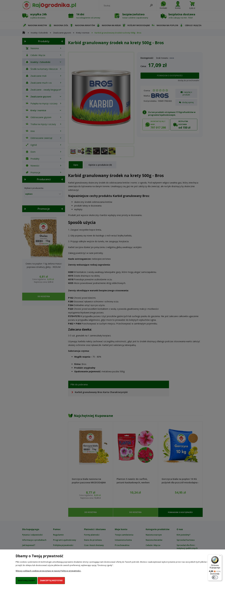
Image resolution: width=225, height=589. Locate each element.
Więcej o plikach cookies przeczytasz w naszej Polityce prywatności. (48, 570)
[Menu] (220, 556)
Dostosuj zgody (26, 580)
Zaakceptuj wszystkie (51, 580)
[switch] (215, 577)
